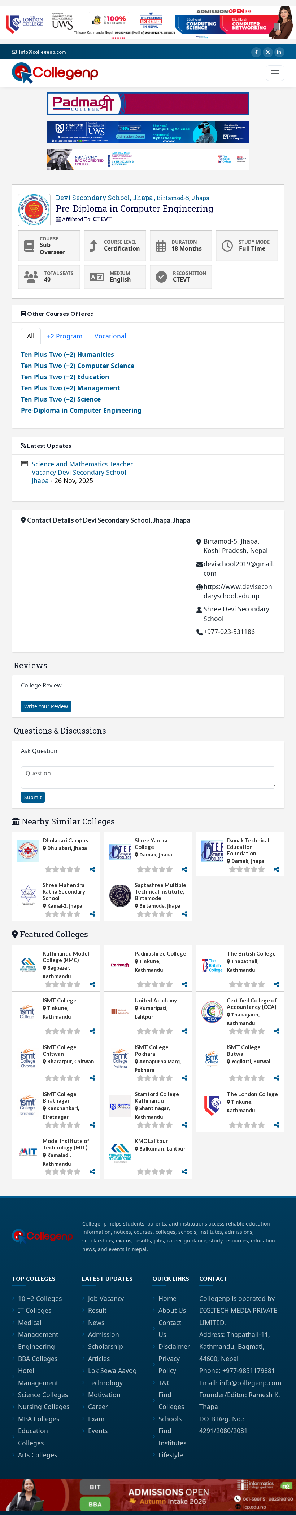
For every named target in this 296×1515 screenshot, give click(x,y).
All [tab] (31, 336)
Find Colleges (171, 1400)
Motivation (104, 1394)
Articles (99, 1358)
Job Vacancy (106, 1298)
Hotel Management (38, 1376)
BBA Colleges (37, 1358)
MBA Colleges (38, 1418)
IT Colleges (34, 1310)
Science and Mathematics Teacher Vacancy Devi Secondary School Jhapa (82, 472)
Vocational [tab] (110, 336)
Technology (105, 1382)
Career (98, 1406)
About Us (172, 1310)
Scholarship (105, 1346)
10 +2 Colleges (40, 1298)
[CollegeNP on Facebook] (256, 52)
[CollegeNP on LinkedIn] (279, 52)
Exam (96, 1418)
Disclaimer (174, 1346)
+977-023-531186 (229, 631)
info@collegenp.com (42, 52)
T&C (164, 1382)
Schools (170, 1418)
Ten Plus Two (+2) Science (61, 399)
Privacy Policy (169, 1364)
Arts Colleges (37, 1454)
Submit (33, 797)
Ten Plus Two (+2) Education (65, 377)
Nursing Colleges (43, 1406)
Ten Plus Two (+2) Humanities (67, 354)
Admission (103, 1334)
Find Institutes (172, 1436)
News (96, 1322)
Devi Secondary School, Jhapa (132, 197)
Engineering (36, 1346)
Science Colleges (43, 1394)
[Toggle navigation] (275, 73)
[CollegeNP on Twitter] (268, 52)
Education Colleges (33, 1436)
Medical (30, 1322)
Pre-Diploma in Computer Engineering (81, 410)
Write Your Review (46, 706)
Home (167, 1298)
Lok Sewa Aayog (112, 1370)
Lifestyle (170, 1454)
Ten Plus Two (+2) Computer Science (77, 365)
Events (98, 1430)
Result (97, 1310)
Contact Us (169, 1328)
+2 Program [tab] (64, 336)
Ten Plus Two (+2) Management (70, 388)
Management (38, 1334)
